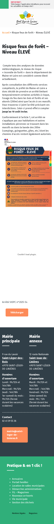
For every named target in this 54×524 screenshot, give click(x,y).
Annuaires (17, 479)
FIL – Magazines (20, 492)
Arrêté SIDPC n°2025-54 (14, 302)
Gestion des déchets (23, 502)
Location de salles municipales (28, 485)
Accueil (6, 32)
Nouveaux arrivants (22, 495)
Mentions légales (18, 513)
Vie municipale (20, 499)
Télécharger (17, 312)
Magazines (33, 513)
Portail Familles (20, 482)
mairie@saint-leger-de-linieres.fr (15, 435)
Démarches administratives (26, 489)
